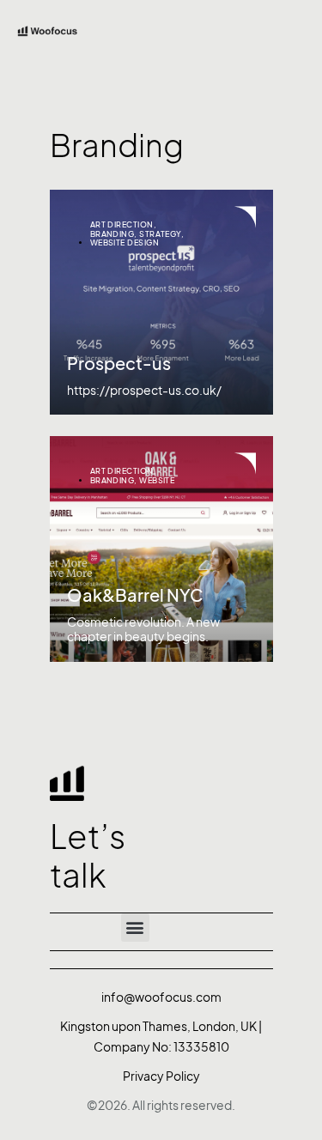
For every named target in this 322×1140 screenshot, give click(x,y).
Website (156, 480)
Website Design (124, 242)
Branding (112, 234)
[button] (135, 927)
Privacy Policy (161, 1076)
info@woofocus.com (161, 997)
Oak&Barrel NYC (135, 595)
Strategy (160, 234)
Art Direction (122, 224)
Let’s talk (87, 856)
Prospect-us (119, 364)
